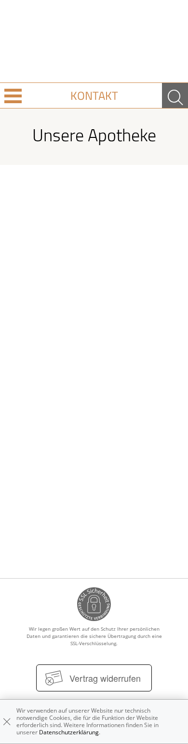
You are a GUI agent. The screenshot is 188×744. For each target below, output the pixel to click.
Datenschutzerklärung (69, 732)
